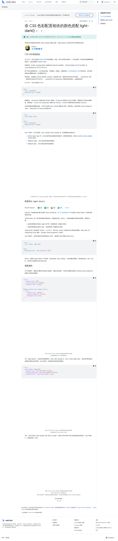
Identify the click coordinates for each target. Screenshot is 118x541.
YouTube (98, 525)
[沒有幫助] (92, 21)
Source (67, 208)
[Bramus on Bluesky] (39, 49)
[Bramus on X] (32, 49)
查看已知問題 (56, 525)
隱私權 (7, 537)
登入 (115, 2)
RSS (97, 530)
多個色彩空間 (42, 59)
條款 (3, 537)
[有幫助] (89, 21)
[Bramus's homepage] (41, 49)
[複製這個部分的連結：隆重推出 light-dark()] (46, 201)
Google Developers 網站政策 (84, 507)
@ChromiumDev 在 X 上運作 (103, 522)
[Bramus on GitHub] (35, 49)
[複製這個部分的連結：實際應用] (33, 266)
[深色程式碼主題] (94, 87)
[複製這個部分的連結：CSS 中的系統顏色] (41, 54)
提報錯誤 (55, 522)
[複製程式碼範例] (95, 87)
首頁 (26, 21)
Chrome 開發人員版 (79, 522)
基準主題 (39, 2)
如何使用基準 (48, 2)
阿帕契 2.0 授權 (65, 507)
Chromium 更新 (78, 525)
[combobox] (87, 1)
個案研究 (64, 2)
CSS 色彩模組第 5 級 (65, 212)
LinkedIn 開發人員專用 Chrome (103, 527)
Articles (5, 7)
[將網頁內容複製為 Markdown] (41, 31)
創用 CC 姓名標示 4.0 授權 (47, 507)
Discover (30, 2)
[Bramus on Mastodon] (37, 49)
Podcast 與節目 (78, 530)
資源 (23, 2)
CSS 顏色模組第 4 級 (73, 71)
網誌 (57, 2)
